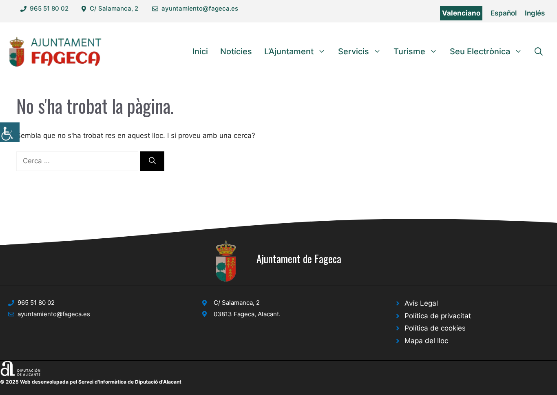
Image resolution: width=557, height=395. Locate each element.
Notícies (236, 51)
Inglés (535, 13)
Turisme (409, 51)
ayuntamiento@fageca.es (199, 8)
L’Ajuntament (289, 51)
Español (504, 13)
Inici (200, 51)
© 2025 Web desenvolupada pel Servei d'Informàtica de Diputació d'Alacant (90, 382)
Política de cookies (435, 328)
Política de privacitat (437, 316)
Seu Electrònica (480, 51)
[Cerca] (152, 161)
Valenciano (461, 13)
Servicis (353, 51)
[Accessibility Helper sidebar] (10, 132)
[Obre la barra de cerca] (538, 51)
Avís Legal (421, 303)
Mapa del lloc (426, 341)
